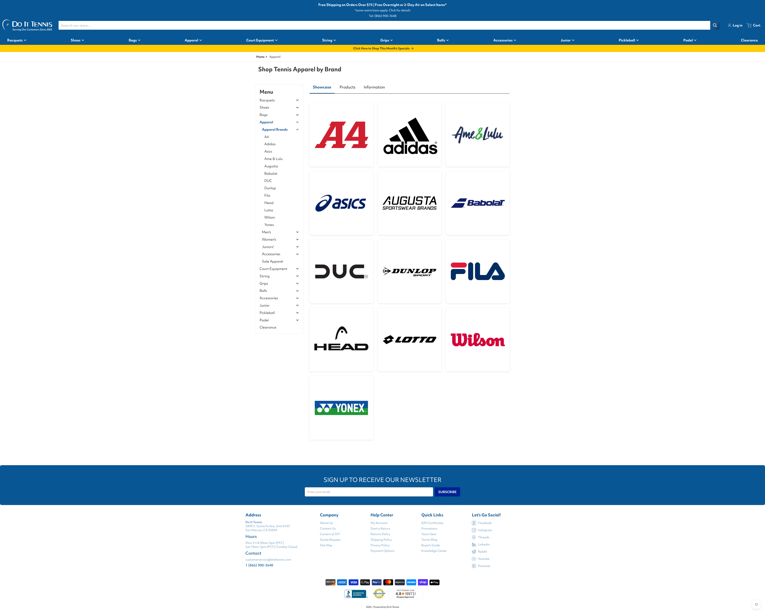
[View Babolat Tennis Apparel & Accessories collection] (478, 203)
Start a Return (380, 529)
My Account (379, 523)
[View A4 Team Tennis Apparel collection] (341, 135)
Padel (264, 320)
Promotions (429, 529)
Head (269, 202)
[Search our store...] (715, 25)
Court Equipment (273, 269)
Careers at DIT (330, 534)
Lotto (268, 210)
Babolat (270, 173)
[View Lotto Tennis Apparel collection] (409, 340)
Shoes (264, 107)
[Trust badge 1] (355, 594)
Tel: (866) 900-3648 (382, 16)
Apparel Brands (275, 130)
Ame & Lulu (273, 158)
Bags (264, 115)
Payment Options (382, 551)
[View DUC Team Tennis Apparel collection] (341, 271)
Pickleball (267, 313)
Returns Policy (380, 534)
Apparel (266, 122)
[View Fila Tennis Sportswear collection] (478, 271)
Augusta (271, 166)
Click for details (399, 10)
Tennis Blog (429, 540)
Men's (266, 232)
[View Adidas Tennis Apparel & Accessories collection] (409, 135)
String (265, 276)
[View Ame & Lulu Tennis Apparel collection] (478, 135)
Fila (267, 195)
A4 (266, 136)
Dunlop (270, 188)
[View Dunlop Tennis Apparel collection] (409, 271)
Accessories (271, 254)
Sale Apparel (272, 261)
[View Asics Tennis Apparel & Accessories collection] (341, 203)
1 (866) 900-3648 (259, 565)
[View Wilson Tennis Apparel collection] (478, 340)
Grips (264, 283)
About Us (326, 523)
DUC (268, 180)
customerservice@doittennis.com (268, 560)
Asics (268, 151)
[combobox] (389, 25)
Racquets (267, 100)
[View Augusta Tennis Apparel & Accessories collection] (409, 203)
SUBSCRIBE (447, 492)
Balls (263, 291)
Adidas (270, 144)
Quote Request (330, 540)
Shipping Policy (381, 540)
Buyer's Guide (430, 545)
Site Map (326, 545)
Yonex (269, 224)
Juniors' (268, 247)
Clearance (268, 327)
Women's (269, 239)
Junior (265, 305)
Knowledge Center (434, 551)
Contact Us (328, 529)
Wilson (269, 217)
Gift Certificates (432, 523)
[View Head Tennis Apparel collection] (341, 340)
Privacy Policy (380, 545)
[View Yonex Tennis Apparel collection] (341, 408)
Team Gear (428, 534)
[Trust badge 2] (379, 594)
